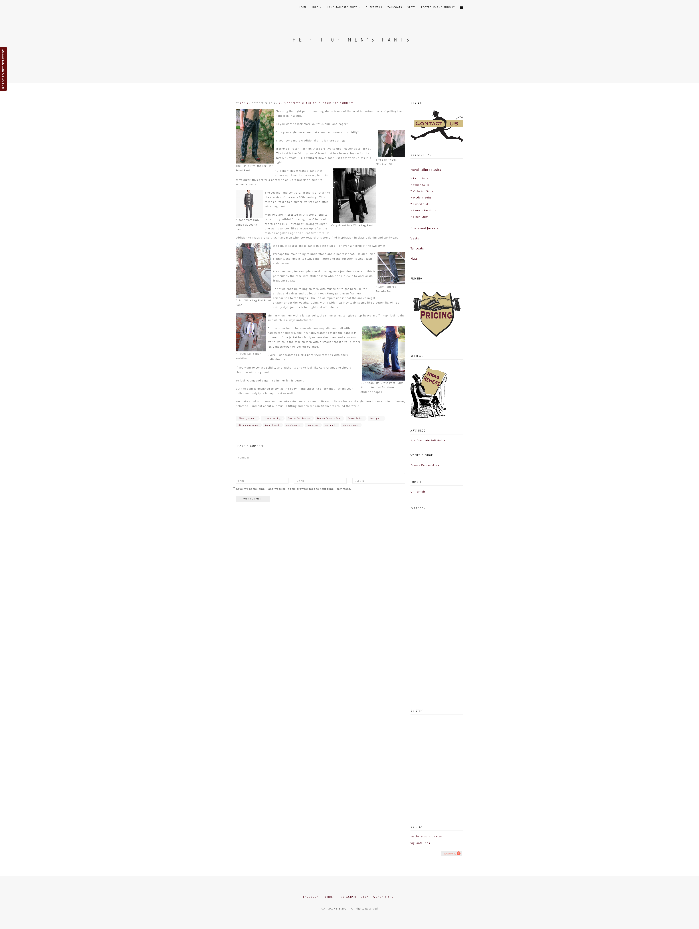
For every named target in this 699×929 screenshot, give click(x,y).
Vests (412, 7)
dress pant (375, 418)
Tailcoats (395, 7)
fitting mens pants (248, 425)
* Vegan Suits (419, 184)
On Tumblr (417, 491)
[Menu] (462, 7)
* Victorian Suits (421, 191)
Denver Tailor (354, 418)
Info (316, 7)
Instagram (347, 896)
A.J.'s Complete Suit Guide (298, 103)
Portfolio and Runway (438, 7)
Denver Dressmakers (424, 465)
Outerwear (374, 7)
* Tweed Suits (420, 204)
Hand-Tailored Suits (342, 7)
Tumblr (329, 896)
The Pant (326, 103)
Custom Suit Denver (299, 418)
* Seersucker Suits (423, 210)
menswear (312, 425)
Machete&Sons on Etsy (426, 836)
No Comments (344, 103)
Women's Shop (384, 896)
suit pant (330, 425)
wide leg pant (350, 425)
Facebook (311, 896)
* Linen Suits (419, 217)
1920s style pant (247, 418)
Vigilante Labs (420, 843)
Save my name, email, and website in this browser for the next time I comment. (293, 489)
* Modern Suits (421, 197)
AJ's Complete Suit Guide (427, 440)
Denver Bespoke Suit (328, 418)
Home (303, 7)
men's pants (293, 425)
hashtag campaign (451, 853)
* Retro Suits (419, 178)
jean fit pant (272, 425)
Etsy (364, 896)
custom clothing (272, 418)
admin (244, 103)
